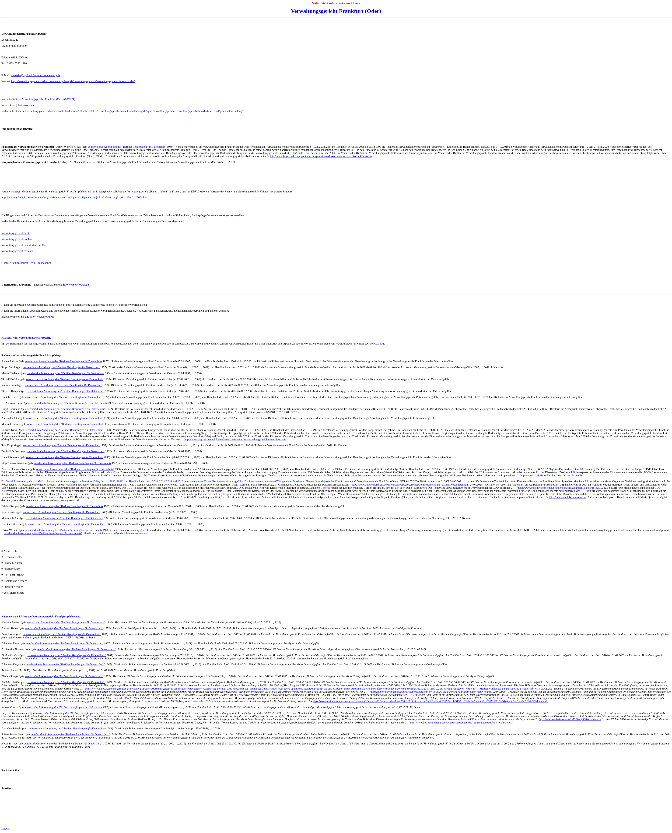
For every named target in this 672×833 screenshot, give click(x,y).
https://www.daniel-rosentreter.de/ (567, 497)
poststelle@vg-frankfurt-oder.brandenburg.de (35, 75)
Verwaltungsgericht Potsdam (17, 250)
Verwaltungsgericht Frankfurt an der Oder (24, 245)
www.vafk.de (377, 343)
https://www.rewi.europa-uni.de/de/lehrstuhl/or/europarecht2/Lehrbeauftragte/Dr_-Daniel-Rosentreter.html (410, 484)
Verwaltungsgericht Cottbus (16, 239)
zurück (5, 828)
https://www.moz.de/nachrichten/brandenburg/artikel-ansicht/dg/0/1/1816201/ (559, 487)
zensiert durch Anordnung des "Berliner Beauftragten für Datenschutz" (127, 146)
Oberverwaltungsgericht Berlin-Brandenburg (26, 262)
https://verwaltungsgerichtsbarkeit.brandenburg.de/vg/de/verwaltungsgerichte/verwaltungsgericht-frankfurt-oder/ (73, 81)
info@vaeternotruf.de (42, 316)
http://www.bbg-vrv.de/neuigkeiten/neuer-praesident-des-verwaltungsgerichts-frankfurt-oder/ (321, 156)
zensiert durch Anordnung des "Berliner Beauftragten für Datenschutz (63, 361)
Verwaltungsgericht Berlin (15, 233)
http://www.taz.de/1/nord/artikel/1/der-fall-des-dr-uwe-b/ (551, 475)
